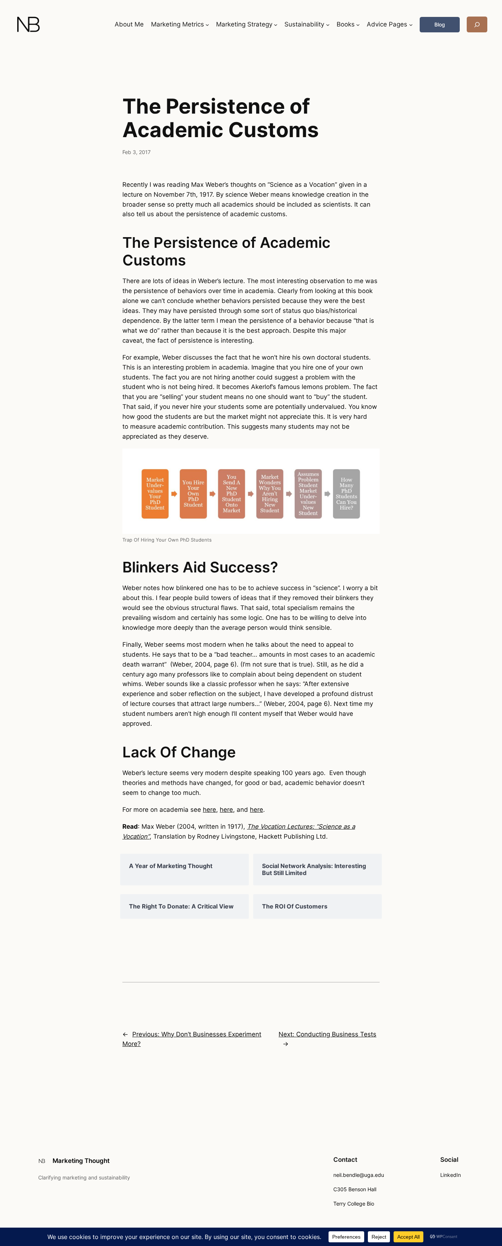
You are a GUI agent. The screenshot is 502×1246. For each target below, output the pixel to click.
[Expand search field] (477, 24)
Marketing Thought (81, 1160)
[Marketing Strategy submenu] (275, 24)
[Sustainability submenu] (328, 24)
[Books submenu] (358, 24)
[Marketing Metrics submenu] (207, 24)
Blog (439, 24)
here (209, 809)
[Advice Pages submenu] (411, 24)
